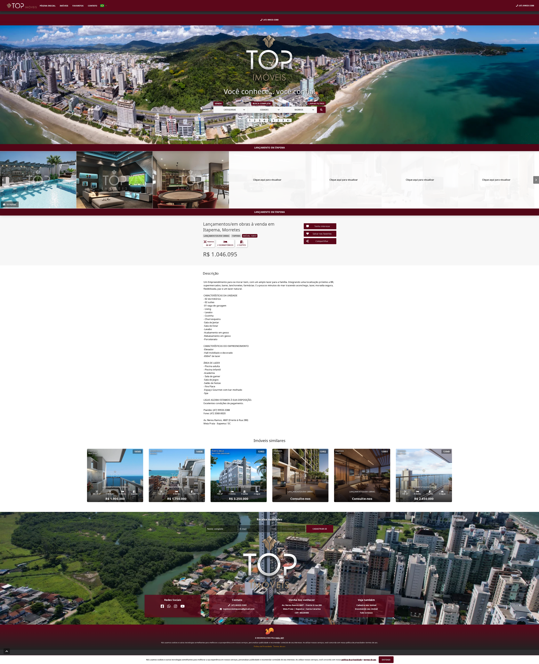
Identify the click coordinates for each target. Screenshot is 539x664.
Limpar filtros (316, 103)
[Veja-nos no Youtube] (183, 606)
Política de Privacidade (263, 646)
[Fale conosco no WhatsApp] (169, 606)
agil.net (280, 638)
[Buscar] (321, 110)
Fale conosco (366, 612)
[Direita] (536, 180)
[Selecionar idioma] (104, 5)
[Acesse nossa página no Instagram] (175, 606)
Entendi (386, 659)
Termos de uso (279, 646)
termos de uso (370, 659)
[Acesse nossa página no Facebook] (162, 606)
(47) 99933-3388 (270, 19)
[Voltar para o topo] (7, 651)
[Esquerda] (3, 180)
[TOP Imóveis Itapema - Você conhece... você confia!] (269, 58)
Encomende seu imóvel (366, 609)
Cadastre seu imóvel (366, 605)
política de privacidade (351, 659)
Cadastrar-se (320, 528)
